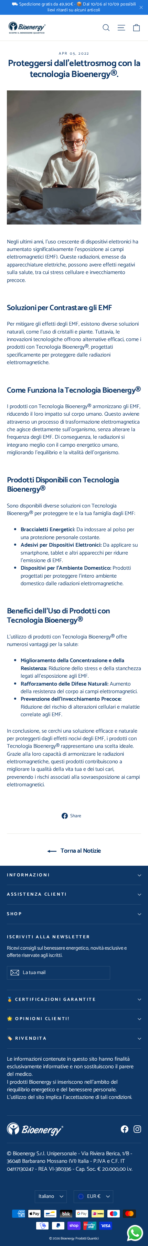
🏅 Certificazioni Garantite (51, 999)
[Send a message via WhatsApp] (135, 1233)
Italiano (46, 1196)
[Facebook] (124, 1129)
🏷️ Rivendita (27, 1038)
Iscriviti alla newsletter (48, 936)
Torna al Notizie (80, 851)
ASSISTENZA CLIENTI (37, 894)
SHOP (14, 914)
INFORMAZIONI (28, 875)
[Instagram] (137, 1129)
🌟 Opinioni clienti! (38, 1019)
